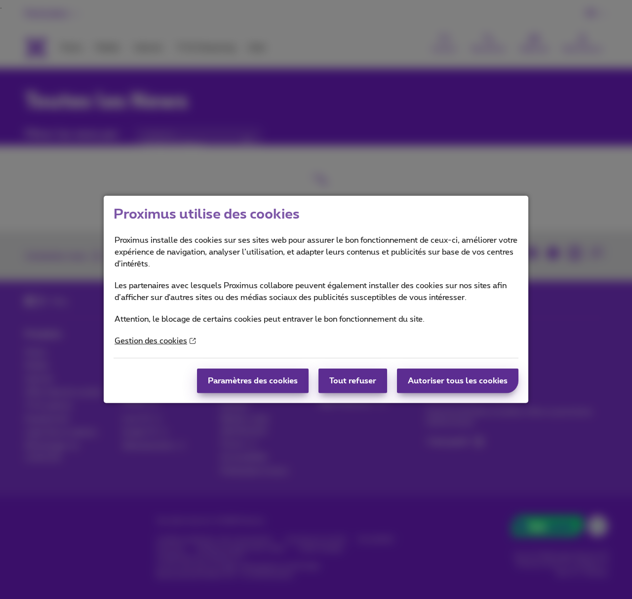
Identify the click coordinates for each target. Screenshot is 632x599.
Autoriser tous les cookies (458, 381)
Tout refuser (352, 381)
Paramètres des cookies (253, 381)
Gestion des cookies (151, 341)
